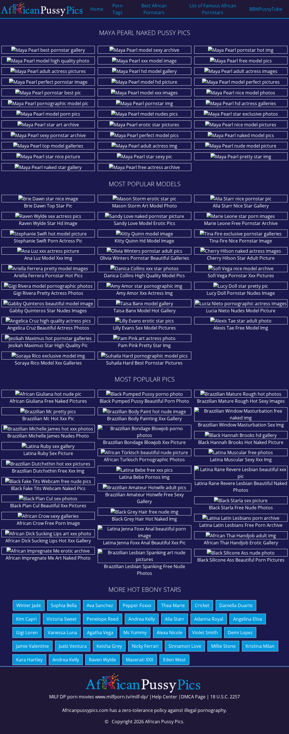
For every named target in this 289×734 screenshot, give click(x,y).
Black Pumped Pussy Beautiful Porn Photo (144, 401)
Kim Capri (26, 619)
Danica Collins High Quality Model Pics (144, 275)
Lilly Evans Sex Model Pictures (144, 328)
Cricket (202, 605)
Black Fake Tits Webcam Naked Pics (48, 488)
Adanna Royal (208, 619)
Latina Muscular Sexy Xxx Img (241, 459)
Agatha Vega (100, 632)
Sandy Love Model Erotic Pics (144, 223)
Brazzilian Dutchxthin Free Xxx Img (48, 471)
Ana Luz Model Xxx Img (48, 258)
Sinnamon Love (184, 646)
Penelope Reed (103, 619)
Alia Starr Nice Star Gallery (241, 206)
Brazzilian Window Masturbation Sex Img (241, 425)
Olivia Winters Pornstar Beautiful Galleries (144, 258)
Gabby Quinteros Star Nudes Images (48, 311)
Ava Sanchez (100, 605)
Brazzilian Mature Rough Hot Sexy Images (241, 401)
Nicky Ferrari (145, 646)
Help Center (164, 697)
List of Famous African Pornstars (212, 9)
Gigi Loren (27, 632)
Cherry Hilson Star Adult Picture (241, 258)
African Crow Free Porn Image (48, 523)
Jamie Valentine (32, 646)
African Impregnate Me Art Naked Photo (48, 558)
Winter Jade (28, 605)
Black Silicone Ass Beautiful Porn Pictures (240, 560)
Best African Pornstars (154, 9)
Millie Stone (223, 646)
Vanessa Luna (62, 632)
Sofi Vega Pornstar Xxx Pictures (241, 275)
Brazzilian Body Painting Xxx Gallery (144, 418)
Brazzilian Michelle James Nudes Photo (48, 436)
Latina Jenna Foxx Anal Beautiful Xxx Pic (144, 543)
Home (96, 9)
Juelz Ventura (73, 646)
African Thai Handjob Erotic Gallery (241, 543)
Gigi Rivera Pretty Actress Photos (48, 293)
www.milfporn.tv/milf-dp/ (121, 697)
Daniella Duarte (236, 605)
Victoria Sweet (62, 619)
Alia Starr (174, 619)
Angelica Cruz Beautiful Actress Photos (48, 328)
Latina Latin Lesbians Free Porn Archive (241, 525)
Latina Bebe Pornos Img (144, 477)
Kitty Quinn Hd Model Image (144, 241)
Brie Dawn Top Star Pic (48, 206)
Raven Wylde (102, 660)
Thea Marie (173, 605)
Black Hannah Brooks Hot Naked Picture (240, 442)
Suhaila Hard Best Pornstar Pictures (144, 363)
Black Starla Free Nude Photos (241, 508)
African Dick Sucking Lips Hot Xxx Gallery (48, 541)
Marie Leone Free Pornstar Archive (241, 223)
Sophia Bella (64, 605)
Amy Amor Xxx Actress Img (144, 293)
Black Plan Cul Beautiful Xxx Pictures (48, 506)
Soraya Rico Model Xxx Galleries (48, 363)
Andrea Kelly (141, 619)
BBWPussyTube (265, 9)
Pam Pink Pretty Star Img (144, 345)
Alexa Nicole (169, 632)
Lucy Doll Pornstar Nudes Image (241, 293)
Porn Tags (117, 9)
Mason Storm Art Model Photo (144, 206)
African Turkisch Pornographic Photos (144, 459)
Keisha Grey (109, 646)
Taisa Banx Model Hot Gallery (144, 311)
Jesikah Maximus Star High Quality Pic (48, 345)
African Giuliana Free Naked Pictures (48, 401)
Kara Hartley (29, 660)
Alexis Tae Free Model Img (240, 328)
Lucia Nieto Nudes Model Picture (240, 311)
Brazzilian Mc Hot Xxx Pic (48, 418)
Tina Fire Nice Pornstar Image (240, 241)
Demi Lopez (240, 632)
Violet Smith (205, 632)
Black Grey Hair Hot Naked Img (144, 519)
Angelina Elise (247, 619)
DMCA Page (193, 697)
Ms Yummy (135, 632)
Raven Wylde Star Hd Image (48, 223)
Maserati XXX (139, 660)
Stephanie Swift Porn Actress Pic (48, 241)
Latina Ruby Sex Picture (48, 453)
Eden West (174, 660)
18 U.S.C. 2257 (225, 697)
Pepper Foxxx (137, 605)
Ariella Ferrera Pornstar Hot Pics (48, 275)
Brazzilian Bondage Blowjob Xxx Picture (144, 442)
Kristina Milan (260, 646)
